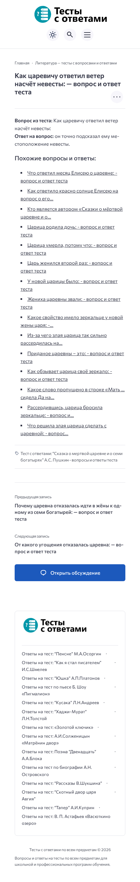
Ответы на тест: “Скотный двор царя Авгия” (59, 795)
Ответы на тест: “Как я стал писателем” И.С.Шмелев (61, 666)
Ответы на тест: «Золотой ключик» (57, 727)
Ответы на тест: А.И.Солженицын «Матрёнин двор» (56, 739)
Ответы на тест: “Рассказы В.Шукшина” (62, 783)
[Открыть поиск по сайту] (70, 35)
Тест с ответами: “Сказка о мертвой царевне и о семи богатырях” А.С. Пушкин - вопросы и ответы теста (71, 457)
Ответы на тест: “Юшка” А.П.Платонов (61, 678)
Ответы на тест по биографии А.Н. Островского (57, 771)
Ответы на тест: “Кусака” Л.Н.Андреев (60, 702)
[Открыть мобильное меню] (87, 35)
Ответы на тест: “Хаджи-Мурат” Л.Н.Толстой (54, 715)
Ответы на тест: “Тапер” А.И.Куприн (58, 807)
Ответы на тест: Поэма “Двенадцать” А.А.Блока (59, 755)
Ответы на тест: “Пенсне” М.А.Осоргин (61, 653)
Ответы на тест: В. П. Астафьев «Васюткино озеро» (66, 820)
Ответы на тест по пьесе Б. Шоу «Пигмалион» (54, 690)
